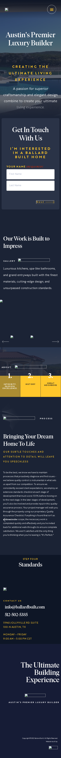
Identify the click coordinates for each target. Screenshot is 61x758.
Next (40, 202)
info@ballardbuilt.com (25, 607)
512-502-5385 (16, 615)
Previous (9, 342)
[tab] (10, 386)
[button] (51, 9)
